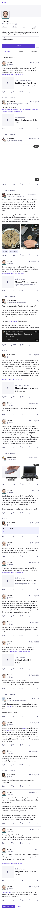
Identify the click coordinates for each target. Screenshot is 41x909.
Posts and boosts (7, 57)
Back (6, 2)
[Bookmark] (29, 92)
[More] (38, 92)
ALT (37, 179)
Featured (34, 51)
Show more (7, 532)
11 (12, 29)
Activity (7, 51)
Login (19, 906)
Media (21, 51)
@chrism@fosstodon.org (9, 24)
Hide (36, 146)
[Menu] (37, 46)
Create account (8, 906)
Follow (18, 46)
